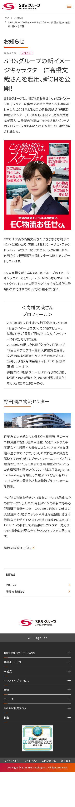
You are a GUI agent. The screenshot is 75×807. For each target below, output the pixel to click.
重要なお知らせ (15, 591)
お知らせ (11, 585)
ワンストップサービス (16, 680)
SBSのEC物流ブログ (15, 708)
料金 (6, 717)
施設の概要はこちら (17, 547)
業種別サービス (12, 662)
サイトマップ (31, 760)
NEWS (10, 574)
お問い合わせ (49, 760)
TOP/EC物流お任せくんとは (19, 653)
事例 (6, 689)
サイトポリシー (12, 760)
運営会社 (66, 760)
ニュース (9, 699)
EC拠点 (8, 671)
